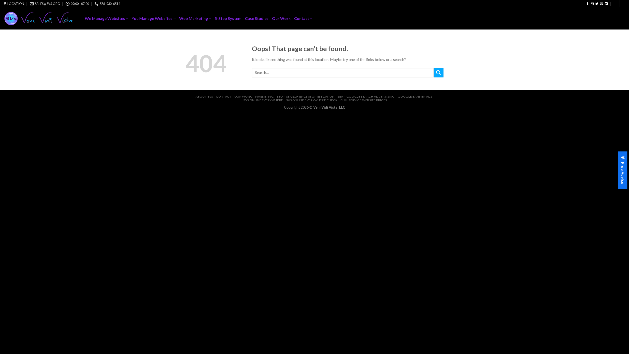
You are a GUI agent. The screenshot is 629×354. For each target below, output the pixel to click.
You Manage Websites (152, 18)
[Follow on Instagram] (592, 4)
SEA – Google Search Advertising (366, 96)
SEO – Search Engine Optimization (306, 96)
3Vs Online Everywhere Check (312, 100)
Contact (301, 18)
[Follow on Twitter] (596, 4)
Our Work (281, 18)
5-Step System (228, 18)
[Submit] (438, 72)
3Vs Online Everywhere (263, 100)
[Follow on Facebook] (587, 4)
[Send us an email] (601, 4)
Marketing (264, 96)
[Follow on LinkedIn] (606, 4)
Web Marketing (193, 18)
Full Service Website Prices (364, 100)
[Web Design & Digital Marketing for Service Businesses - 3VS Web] (40, 18)
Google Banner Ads (415, 96)
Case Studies (257, 18)
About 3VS (204, 96)
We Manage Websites (105, 18)
